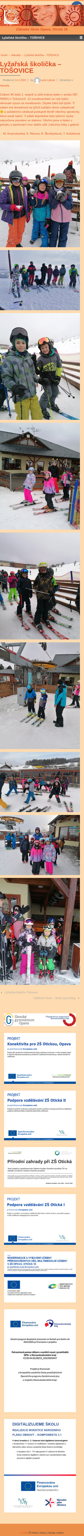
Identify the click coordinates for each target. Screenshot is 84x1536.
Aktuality (16, 55)
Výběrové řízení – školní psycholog (54, 998)
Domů (4, 55)
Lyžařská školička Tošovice (21, 992)
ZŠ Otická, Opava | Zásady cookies (46, 1533)
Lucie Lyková (47, 80)
